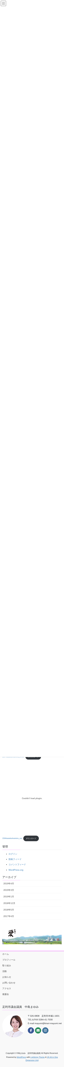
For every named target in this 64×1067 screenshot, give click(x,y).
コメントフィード (17, 864)
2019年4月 (8, 883)
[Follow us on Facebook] (31, 1030)
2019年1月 (8, 896)
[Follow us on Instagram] (45, 1030)
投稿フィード (15, 859)
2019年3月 (8, 890)
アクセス (6, 988)
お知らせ (6, 977)
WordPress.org (16, 870)
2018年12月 (9, 903)
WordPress (21, 1057)
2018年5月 (8, 909)
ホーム (5, 954)
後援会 (5, 994)
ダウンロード (31, 838)
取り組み (6, 965)
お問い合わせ (8, 982)
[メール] (38, 1030)
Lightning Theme (37, 1057)
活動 (4, 971)
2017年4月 (8, 916)
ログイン (13, 854)
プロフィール (8, 960)
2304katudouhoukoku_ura (12, 838)
